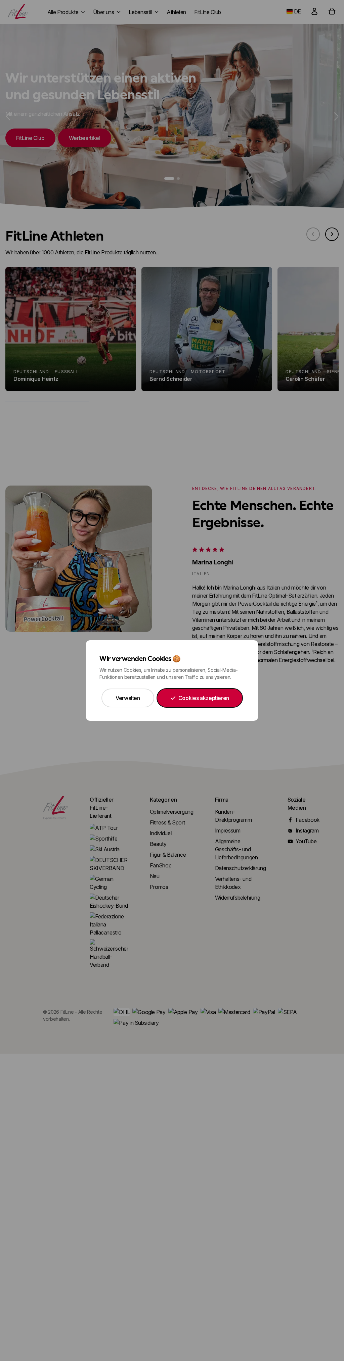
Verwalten (128, 698)
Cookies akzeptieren (203, 698)
